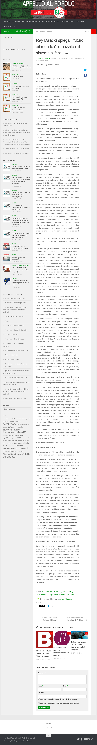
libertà (9, 440)
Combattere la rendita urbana (14, 325)
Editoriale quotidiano (29, 21)
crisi (18, 424)
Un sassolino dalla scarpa (20, 153)
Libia (13, 440)
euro (10, 427)
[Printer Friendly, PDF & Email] (41, 599)
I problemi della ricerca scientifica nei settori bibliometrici (16, 372)
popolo (4, 443)
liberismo (5, 440)
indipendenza (14, 438)
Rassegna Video (67, 21)
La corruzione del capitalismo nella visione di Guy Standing (21, 207)
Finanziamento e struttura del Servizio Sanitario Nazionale (16, 383)
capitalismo (16, 421)
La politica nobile (17, 76)
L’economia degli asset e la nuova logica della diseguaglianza (21, 194)
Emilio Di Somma (44, 58)
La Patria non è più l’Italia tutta (19, 149)
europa (14, 427)
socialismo (19, 446)
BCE (11, 421)
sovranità (7, 451)
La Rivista (16, 21)
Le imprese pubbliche (12, 359)
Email (65, 686)
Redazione (7, 26)
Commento (42, 673)
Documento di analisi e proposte (15, 303)
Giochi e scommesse (12, 355)
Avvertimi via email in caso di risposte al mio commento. (58, 699)
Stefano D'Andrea (11, 454)
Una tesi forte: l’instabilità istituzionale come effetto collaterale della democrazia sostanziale (16, 142)
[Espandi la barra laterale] (93, 31)
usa (14, 457)
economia (5, 427)
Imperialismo (7, 438)
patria (28, 440)
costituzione (10, 424)
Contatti (49, 728)
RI (14, 26)
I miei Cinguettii (8, 37)
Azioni (41, 21)
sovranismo (10, 448)
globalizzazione (14, 435)
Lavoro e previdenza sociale (14, 316)
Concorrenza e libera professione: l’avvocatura (15, 365)
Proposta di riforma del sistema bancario (14, 345)
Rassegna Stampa (52, 21)
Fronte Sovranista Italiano (13, 431)
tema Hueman (28, 741)
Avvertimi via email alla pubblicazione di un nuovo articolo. (59, 703)
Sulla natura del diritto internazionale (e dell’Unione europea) (21, 270)
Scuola (7, 321)
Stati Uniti (16, 451)
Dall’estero (80, 21)
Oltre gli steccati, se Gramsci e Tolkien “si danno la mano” (43, 653)
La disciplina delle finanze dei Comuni (17, 350)
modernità (20, 440)
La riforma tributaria (11, 334)
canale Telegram (65, 599)
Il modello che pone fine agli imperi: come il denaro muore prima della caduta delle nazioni (16, 132)
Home (49, 723)
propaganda (10, 443)
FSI (25, 432)
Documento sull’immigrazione (15, 339)
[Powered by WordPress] (12, 741)
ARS (13, 419)
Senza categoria (23, 265)
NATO (24, 440)
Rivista (21, 63)
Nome (40, 686)
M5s (16, 440)
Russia (8, 445)
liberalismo (28, 438)
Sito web (41, 692)
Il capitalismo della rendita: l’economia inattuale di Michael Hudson (21, 235)
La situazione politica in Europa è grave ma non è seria (20, 283)
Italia (19, 438)
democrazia (24, 424)
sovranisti (22, 448)
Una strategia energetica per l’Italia (16, 377)
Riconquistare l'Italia (21, 443)
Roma (4, 445)
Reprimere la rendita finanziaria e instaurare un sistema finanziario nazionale (15, 309)
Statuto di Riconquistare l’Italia (15, 298)
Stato (22, 451)
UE (20, 454)
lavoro (23, 438)
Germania (6, 435)
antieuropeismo (7, 419)
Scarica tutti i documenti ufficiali (15, 398)
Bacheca (7, 21)
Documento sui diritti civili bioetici (16, 330)
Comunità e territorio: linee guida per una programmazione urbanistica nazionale (16, 391)
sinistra (12, 445)
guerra (22, 435)
